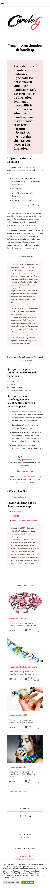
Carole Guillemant (19, 497)
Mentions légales (25, 856)
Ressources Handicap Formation (24, 520)
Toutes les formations (18, 791)
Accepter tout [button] (28, 882)
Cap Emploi (16, 512)
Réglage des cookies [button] (11, 882)
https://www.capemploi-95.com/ (30, 476)
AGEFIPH (16, 516)
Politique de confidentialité (25, 859)
